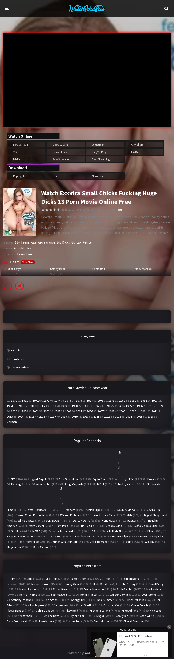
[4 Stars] (54, 210)
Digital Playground (155, 515)
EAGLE (100, 484)
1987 (42, 406)
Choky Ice (122, 616)
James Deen (78, 579)
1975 (68, 400)
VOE (15, 152)
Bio (30, 579)
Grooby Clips (114, 526)
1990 (75, 406)
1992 (96, 406)
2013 (10, 416)
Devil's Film (154, 510)
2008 (111, 411)
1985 (21, 406)
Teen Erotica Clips (104, 515)
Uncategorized (20, 367)
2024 (129, 416)
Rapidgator (20, 176)
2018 (64, 416)
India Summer (105, 600)
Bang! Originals (74, 484)
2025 (140, 416)
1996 (140, 406)
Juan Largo (14, 269)
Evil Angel (17, 484)
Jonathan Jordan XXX (87, 536)
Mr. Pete (105, 579)
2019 (75, 416)
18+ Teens (22, 242)
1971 (25, 400)
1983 (155, 400)
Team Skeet (25, 254)
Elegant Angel (37, 479)
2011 (144, 411)
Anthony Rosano (21, 600)
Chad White (147, 616)
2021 (96, 416)
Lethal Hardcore (37, 510)
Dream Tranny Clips (152, 536)
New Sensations (69, 479)
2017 (53, 416)
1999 (14, 411)
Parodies (16, 350)
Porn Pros (62, 526)
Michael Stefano (100, 610)
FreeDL (56, 176)
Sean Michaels (103, 621)
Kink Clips (94, 510)
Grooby (149, 542)
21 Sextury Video (124, 510)
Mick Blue (52, 579)
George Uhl (78, 600)
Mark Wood (100, 584)
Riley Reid (72, 610)
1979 (111, 400)
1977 (90, 400)
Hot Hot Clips (120, 536)
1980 (122, 400)
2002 (46, 411)
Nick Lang (156, 610)
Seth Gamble (125, 589)
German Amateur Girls (64, 542)
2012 (155, 411)
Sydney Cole (58, 274)
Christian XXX (111, 605)
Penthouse (109, 520)
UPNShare (136, 144)
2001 (36, 411)
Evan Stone (149, 595)
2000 (25, 411)
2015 (119, 209)
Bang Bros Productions (21, 536)
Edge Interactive (28, 542)
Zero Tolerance (99, 542)
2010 (133, 411)
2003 (57, 411)
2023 (118, 416)
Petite (87, 242)
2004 (68, 411)
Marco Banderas (29, 589)
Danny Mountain (94, 589)
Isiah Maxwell (59, 595)
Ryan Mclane (46, 621)
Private (152, 479)
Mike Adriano (130, 610)
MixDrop (135, 152)
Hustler (131, 520)
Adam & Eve (43, 484)
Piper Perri (14, 274)
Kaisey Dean (58, 269)
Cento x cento (81, 520)
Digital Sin (99, 479)
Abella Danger (15, 610)
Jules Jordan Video (64, 531)
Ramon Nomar (132, 579)
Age (33, 242)
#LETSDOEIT (53, 520)
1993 (107, 406)
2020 (85, 416)
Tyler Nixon (78, 616)
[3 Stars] (51, 210)
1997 (150, 406)
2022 (107, 416)
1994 (118, 406)
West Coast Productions (33, 515)
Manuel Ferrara (40, 584)
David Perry (156, 584)
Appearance (46, 242)
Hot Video (127, 542)
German (12, 422)
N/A (13, 479)
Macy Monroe (143, 269)
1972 (36, 400)
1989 (64, 406)
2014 (21, 416)
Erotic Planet (147, 531)
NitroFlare (97, 176)
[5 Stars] (58, 210)
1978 (101, 400)
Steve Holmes (62, 589)
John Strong (128, 584)
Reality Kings (126, 484)
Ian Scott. (86, 605)
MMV (129, 515)
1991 (85, 406)
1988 (53, 406)
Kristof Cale (25, 616)
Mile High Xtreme (117, 531)
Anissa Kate (51, 616)
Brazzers (69, 510)
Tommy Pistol (88, 595)
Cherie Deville (140, 605)
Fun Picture (87, 526)
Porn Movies (22, 248)
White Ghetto (26, 520)
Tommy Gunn (71, 584)
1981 (133, 400)
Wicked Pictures (70, 515)
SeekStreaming (61, 159)
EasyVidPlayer (60, 152)
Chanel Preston (133, 621)
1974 (57, 400)
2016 (42, 416)
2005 (79, 411)
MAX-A (36, 531)
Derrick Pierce (28, 595)
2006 (90, 411)
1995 (129, 406)
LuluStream (98, 144)
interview (62, 605)
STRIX (91, 531)
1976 (79, 400)
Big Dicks (63, 242)
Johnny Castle (45, 610)
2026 (150, 416)
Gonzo (76, 242)
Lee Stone (51, 600)
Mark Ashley (154, 589)
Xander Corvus (119, 595)
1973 (46, 400)
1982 (144, 400)
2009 (122, 411)
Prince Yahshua (135, 600)
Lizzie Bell (98, 269)
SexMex (16, 531)
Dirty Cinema (41, 547)
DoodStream (21, 144)
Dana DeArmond (17, 621)
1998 (161, 406)
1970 (14, 400)
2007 (101, 411)
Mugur (100, 616)
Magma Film (14, 547)
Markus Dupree (35, 605)
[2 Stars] (47, 210)
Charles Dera (74, 621)
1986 (31, 406)
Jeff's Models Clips (146, 526)
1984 (10, 406)
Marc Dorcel (36, 526)
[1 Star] (43, 210)
